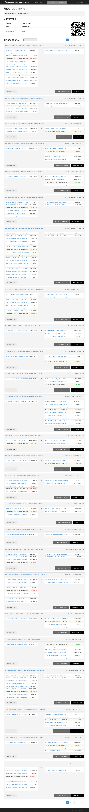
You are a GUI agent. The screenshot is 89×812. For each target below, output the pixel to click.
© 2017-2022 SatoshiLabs (12, 810)
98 (80, 40)
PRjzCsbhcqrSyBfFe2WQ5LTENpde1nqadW (16, 697)
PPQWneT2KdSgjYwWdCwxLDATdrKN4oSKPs (17, 111)
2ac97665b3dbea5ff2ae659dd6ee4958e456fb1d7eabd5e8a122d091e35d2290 (24, 455)
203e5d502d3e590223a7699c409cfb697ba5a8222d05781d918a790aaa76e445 (25, 709)
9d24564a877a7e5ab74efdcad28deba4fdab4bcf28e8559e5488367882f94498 (24, 475)
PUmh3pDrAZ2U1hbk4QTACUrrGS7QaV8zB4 (17, 379)
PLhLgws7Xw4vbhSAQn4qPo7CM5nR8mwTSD (56, 534)
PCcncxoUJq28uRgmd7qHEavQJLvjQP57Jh (16, 556)
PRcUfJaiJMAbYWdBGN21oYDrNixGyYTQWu (17, 205)
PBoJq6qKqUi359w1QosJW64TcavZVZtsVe (16, 596)
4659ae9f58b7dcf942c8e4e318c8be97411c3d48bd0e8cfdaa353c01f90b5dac (24, 197)
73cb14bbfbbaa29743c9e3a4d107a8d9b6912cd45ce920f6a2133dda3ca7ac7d (24, 325)
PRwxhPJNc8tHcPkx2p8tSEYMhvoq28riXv (16, 216)
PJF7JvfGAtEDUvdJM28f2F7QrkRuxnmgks (16, 742)
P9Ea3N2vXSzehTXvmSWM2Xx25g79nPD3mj (17, 202)
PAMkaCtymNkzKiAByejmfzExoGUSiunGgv (55, 159)
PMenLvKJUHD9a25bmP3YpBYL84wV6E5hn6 (56, 53)
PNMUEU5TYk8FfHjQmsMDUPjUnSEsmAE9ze (17, 714)
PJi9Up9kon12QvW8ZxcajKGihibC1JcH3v (55, 415)
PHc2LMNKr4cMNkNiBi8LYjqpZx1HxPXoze (16, 176)
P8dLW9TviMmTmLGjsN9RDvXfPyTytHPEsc (16, 678)
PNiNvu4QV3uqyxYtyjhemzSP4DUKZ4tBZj (16, 266)
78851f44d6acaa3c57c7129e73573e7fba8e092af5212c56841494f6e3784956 (24, 639)
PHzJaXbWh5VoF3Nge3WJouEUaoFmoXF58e (56, 483)
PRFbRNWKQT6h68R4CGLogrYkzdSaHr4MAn (17, 80)
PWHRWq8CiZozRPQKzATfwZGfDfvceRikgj (16, 69)
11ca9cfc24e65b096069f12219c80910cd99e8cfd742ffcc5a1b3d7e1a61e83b (24, 737)
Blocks (36, 2)
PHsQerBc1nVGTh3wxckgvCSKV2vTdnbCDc (56, 333)
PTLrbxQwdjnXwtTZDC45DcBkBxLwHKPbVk (17, 86)
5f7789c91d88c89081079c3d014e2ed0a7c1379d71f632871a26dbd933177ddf (24, 435)
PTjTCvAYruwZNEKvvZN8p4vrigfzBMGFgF (16, 683)
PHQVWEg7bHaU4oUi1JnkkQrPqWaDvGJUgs (56, 185)
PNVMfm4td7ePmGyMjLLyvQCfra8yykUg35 (16, 103)
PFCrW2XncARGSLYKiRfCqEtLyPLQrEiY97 (16, 83)
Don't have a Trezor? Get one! (76, 810)
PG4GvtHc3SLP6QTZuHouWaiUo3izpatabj (55, 202)
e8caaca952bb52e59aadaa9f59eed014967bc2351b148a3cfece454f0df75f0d (24, 289)
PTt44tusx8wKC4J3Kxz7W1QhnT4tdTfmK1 (16, 554)
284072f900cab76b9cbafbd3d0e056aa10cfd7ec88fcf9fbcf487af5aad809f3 (23, 373)
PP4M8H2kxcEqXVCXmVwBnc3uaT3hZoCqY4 (17, 534)
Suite (77, 2)
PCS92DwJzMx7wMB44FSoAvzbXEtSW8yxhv (56, 205)
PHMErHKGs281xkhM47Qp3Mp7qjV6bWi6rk (16, 618)
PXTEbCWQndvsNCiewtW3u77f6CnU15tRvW (56, 770)
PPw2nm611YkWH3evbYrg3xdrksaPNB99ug (16, 559)
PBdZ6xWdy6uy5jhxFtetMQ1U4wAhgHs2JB (16, 257)
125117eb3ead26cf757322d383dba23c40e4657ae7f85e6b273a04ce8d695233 (24, 529)
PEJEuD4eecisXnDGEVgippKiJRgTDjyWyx (16, 210)
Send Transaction (53, 810)
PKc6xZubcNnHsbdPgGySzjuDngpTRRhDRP (16, 680)
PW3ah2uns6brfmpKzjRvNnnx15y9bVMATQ (16, 233)
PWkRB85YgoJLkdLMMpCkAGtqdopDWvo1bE (17, 263)
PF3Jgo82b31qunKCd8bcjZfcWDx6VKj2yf (16, 277)
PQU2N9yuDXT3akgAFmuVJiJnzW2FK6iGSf (56, 678)
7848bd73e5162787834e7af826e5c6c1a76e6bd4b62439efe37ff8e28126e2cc (24, 351)
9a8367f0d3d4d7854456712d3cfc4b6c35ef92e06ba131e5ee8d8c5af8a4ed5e (24, 123)
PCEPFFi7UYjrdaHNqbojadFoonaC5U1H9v (55, 556)
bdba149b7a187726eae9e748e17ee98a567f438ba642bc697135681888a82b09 (24, 143)
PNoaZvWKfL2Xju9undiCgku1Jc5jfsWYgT (55, 675)
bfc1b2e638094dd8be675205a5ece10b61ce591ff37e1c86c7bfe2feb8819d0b (24, 503)
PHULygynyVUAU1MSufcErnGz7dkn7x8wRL (16, 582)
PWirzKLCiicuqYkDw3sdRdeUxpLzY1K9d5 (16, 297)
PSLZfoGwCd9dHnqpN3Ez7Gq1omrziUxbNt (16, 330)
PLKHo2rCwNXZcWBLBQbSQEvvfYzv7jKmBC (17, 593)
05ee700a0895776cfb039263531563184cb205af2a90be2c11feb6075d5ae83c (24, 45)
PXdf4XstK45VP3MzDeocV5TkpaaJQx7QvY (16, 585)
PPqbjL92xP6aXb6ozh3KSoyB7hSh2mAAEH (56, 554)
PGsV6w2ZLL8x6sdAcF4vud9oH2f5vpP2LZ (16, 694)
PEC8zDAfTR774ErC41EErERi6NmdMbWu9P (16, 131)
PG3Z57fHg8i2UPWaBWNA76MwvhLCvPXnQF (17, 675)
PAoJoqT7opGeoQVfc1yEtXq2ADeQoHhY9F (16, 213)
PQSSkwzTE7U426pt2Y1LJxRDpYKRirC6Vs (55, 624)
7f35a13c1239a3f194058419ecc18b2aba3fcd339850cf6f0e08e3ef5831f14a (24, 171)
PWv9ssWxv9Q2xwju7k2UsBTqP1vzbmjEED (16, 268)
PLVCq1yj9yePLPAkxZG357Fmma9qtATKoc (16, 460)
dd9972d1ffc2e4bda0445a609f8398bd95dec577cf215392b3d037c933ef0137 (24, 98)
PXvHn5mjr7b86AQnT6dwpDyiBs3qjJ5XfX (16, 148)
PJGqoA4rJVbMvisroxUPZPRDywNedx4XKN (16, 483)
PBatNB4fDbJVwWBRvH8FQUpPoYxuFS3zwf (56, 103)
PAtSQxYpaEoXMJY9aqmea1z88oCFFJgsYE (16, 644)
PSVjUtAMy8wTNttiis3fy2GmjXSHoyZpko (55, 233)
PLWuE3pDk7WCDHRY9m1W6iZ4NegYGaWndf (56, 404)
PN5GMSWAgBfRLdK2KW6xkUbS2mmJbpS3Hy (56, 106)
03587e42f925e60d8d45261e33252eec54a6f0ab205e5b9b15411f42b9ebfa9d (24, 613)
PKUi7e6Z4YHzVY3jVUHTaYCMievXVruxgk (16, 686)
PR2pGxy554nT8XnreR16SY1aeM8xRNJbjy (16, 770)
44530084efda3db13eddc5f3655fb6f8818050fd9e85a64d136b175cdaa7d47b (24, 763)
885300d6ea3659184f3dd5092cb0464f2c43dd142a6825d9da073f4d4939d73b (25, 574)
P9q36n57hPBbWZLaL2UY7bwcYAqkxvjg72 (16, 579)
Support (81, 2)
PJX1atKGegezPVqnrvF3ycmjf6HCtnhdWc (16, 53)
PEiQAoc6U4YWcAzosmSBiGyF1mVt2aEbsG (16, 480)
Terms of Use (33, 810)
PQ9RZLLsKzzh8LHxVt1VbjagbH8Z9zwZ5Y (16, 66)
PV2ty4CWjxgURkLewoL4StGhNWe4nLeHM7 (17, 491)
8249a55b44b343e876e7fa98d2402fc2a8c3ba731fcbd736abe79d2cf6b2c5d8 (24, 670)
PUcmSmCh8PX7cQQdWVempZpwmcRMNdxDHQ (57, 768)
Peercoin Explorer (22, 2)
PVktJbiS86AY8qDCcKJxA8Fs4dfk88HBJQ (16, 598)
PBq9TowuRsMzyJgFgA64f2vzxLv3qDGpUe (56, 154)
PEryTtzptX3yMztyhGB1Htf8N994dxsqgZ (16, 64)
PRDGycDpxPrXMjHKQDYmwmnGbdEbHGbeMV (17, 238)
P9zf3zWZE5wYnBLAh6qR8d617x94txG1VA (16, 517)
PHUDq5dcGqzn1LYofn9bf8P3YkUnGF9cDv (16, 108)
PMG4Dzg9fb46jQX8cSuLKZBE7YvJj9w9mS (16, 236)
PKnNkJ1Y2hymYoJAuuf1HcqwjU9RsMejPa (16, 773)
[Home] (9, 2)
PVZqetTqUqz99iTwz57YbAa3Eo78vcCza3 (16, 601)
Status (41, 2)
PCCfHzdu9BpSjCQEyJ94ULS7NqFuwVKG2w (17, 294)
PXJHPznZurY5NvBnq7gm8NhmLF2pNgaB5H (17, 50)
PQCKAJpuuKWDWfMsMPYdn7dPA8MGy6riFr (17, 241)
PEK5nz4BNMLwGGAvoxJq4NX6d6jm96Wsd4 (56, 480)
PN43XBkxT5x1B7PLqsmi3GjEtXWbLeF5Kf (16, 55)
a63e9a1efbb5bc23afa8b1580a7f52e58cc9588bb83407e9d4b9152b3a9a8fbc (24, 228)
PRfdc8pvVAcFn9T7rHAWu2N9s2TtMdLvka (55, 128)
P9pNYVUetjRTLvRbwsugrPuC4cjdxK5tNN (16, 401)
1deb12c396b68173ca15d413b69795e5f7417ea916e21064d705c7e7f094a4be (24, 396)
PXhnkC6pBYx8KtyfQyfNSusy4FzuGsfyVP (16, 486)
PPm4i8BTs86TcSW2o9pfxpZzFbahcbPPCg (55, 236)
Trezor (72, 2)
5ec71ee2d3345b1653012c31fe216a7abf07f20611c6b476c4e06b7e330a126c (24, 549)
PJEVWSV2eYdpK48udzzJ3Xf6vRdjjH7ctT (16, 587)
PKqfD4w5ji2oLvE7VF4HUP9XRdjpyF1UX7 (16, 274)
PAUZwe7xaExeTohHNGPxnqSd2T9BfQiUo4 (16, 779)
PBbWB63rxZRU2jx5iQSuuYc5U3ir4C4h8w (55, 156)
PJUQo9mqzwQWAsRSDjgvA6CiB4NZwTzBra (17, 356)
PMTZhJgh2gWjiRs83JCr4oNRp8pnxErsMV (55, 511)
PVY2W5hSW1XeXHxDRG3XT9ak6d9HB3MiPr (17, 246)
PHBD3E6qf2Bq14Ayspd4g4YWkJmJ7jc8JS (16, 61)
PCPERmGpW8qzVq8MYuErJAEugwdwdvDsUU (17, 508)
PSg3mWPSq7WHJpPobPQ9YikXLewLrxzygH (56, 297)
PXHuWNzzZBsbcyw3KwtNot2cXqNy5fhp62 (16, 271)
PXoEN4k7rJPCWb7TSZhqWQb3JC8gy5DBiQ (17, 308)
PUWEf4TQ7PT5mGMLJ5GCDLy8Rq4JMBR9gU (17, 252)
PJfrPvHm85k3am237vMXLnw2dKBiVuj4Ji (16, 128)
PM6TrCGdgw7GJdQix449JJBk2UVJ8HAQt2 (17, 514)
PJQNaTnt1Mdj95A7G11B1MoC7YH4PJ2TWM (56, 50)
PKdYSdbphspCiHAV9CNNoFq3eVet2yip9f (16, 768)
